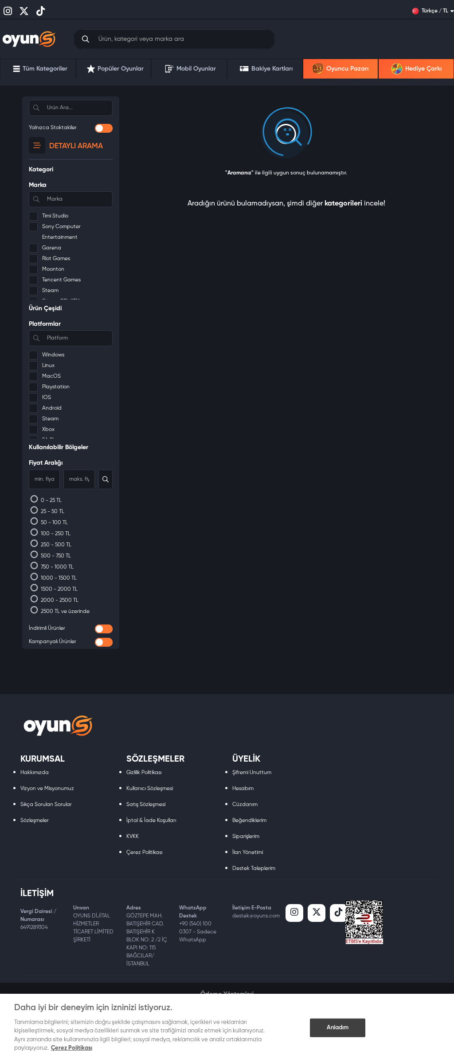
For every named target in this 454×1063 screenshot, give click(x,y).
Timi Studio (55, 216)
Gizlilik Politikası (143, 772)
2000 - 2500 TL (58, 600)
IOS (46, 397)
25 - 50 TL (51, 511)
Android (52, 408)
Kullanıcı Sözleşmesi (149, 788)
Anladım (338, 1028)
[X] (316, 913)
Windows (53, 355)
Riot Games (56, 258)
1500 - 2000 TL (58, 589)
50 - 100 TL (53, 523)
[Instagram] (294, 913)
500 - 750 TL (55, 556)
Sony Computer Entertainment (61, 232)
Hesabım (243, 788)
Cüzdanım (245, 804)
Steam (50, 290)
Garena (51, 248)
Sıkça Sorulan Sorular (46, 804)
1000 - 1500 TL (58, 578)
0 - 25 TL (50, 500)
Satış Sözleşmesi (145, 804)
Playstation (56, 387)
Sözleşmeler (34, 820)
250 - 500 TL (55, 545)
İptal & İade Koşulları (151, 820)
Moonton (53, 269)
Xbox (48, 429)
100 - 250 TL (54, 534)
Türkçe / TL (435, 11)
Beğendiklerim (249, 820)
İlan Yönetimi (247, 852)
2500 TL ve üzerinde (64, 611)
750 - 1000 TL (56, 567)
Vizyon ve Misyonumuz (47, 788)
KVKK (132, 836)
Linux (48, 365)
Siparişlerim (245, 836)
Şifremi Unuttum (251, 772)
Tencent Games (61, 280)
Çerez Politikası (144, 852)
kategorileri (343, 203)
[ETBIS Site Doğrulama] (364, 922)
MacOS (51, 376)
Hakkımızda (34, 772)
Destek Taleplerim (253, 868)
